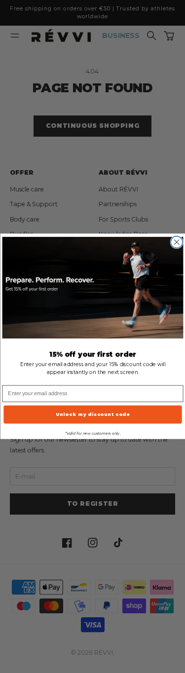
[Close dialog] (177, 242)
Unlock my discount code (92, 414)
